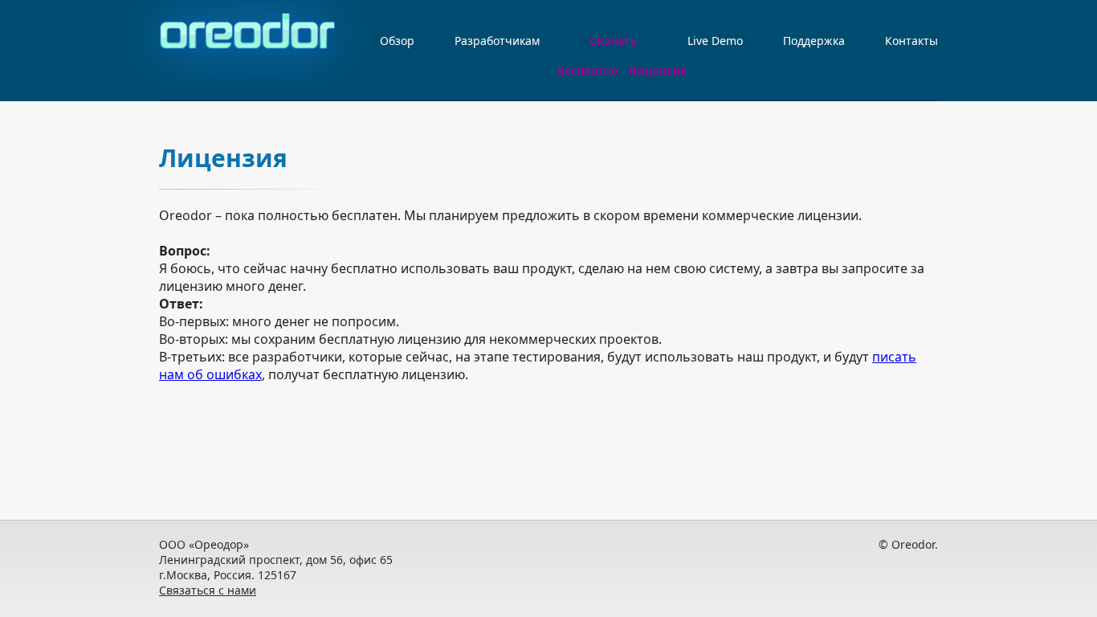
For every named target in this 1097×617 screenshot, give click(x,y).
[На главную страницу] (249, 47)
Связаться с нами (207, 590)
